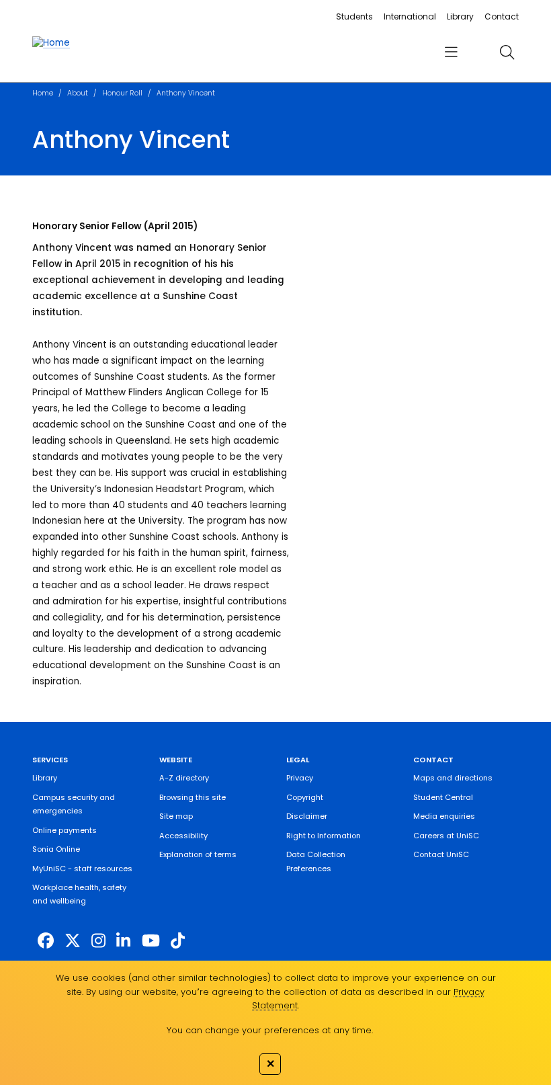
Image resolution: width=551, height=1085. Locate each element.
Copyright (304, 797)
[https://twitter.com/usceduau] (73, 941)
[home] (51, 43)
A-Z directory (184, 777)
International (410, 16)
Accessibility (183, 835)
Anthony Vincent (186, 93)
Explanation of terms (198, 854)
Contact (501, 16)
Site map (176, 816)
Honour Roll (122, 93)
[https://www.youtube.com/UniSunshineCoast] (151, 941)
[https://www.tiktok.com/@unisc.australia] (178, 941)
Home (42, 93)
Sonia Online (56, 849)
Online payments (64, 830)
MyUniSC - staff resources (82, 868)
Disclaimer (306, 816)
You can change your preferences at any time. (270, 1030)
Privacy (299, 777)
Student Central (443, 797)
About (77, 93)
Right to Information (323, 835)
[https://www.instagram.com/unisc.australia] (98, 941)
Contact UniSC (441, 854)
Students (354, 16)
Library (460, 16)
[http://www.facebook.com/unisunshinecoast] (46, 941)
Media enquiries (444, 816)
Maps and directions (453, 777)
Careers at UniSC (446, 835)
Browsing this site (192, 797)
